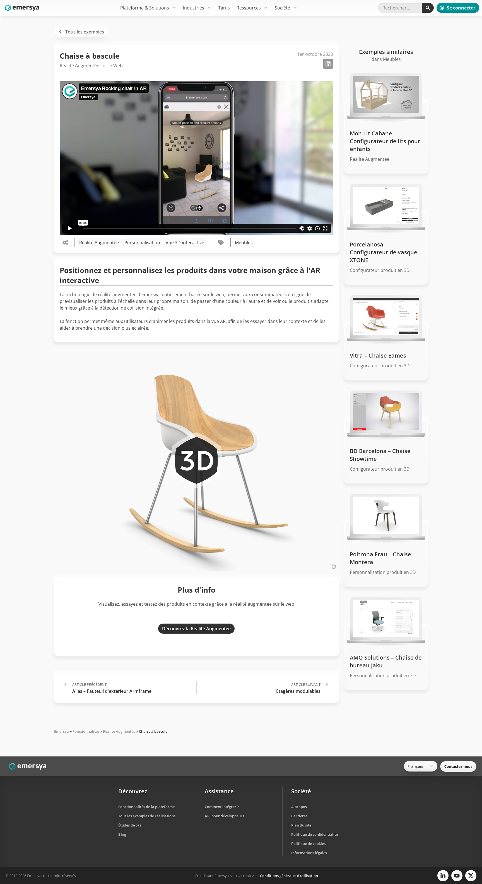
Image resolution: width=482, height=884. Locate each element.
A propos (299, 806)
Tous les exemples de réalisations (146, 815)
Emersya (61, 731)
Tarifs (224, 8)
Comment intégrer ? (222, 806)
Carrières (299, 815)
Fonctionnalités (86, 731)
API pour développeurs (224, 815)
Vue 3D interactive (185, 242)
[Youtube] (456, 875)
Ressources (249, 8)
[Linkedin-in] (443, 875)
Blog (122, 834)
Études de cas (129, 825)
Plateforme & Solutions (144, 8)
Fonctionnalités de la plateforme (146, 806)
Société (282, 8)
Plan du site (301, 825)
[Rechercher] (428, 8)
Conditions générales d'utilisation (289, 875)
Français (415, 766)
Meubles (244, 242)
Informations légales (309, 852)
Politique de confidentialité (314, 834)
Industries (193, 8)
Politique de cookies (308, 843)
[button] (328, 64)
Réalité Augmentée (99, 242)
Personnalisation (142, 242)
